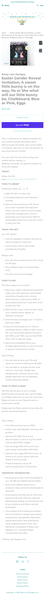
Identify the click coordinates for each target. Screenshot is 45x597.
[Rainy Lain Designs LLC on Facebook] (17, 562)
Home (4, 33)
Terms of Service (22, 574)
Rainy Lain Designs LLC (30, 592)
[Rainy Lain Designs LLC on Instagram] (28, 562)
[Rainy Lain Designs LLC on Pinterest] (22, 562)
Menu (6, 5)
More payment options (22, 131)
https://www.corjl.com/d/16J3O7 (22, 179)
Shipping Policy (22, 586)
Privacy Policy (22, 577)
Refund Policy (22, 583)
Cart (41, 5)
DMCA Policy (22, 580)
